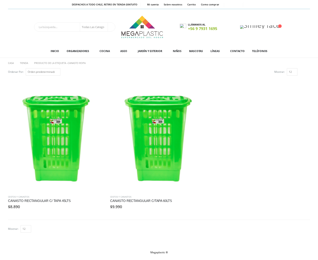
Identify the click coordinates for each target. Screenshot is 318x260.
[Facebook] (230, 4)
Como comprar (210, 4)
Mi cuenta (153, 4)
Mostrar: (279, 72)
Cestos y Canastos (18, 196)
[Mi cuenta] (229, 27)
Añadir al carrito (99, 86)
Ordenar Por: (16, 72)
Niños (177, 51)
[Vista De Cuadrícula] (303, 72)
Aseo (123, 51)
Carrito (191, 4)
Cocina (105, 51)
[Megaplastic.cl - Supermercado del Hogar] (142, 26)
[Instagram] (237, 4)
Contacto (237, 51)
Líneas (215, 51)
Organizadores (78, 51)
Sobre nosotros (173, 4)
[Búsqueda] (111, 27)
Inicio (55, 51)
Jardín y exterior (150, 51)
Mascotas (196, 51)
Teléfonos (259, 51)
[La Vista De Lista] (308, 72)
